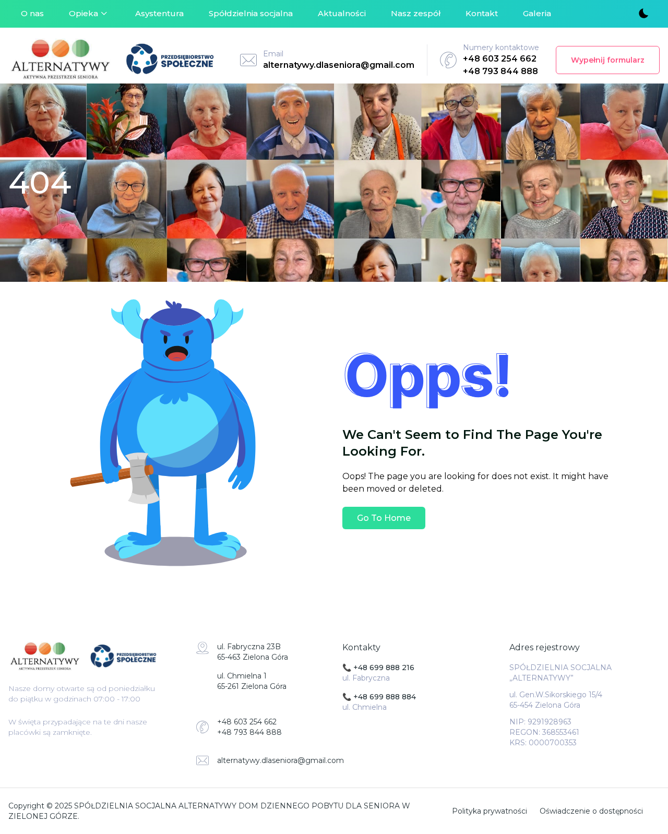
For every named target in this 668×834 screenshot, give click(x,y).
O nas (32, 13)
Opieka (83, 13)
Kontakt (482, 13)
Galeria (537, 13)
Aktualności (342, 13)
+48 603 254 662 (499, 59)
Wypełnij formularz (608, 60)
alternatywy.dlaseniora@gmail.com (338, 65)
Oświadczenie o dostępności (591, 811)
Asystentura (159, 13)
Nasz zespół (415, 13)
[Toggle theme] (643, 14)
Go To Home (384, 518)
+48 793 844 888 (500, 71)
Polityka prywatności (489, 811)
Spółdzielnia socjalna (251, 13)
